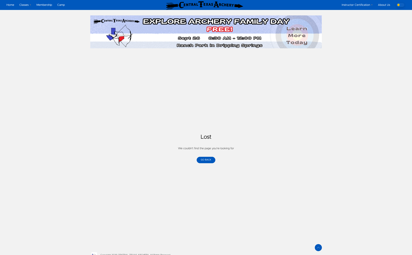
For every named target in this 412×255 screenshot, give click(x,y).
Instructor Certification (356, 5)
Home (10, 5)
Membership (44, 5)
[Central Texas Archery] (206, 5)
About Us (384, 5)
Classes (24, 5)
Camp (61, 5)
